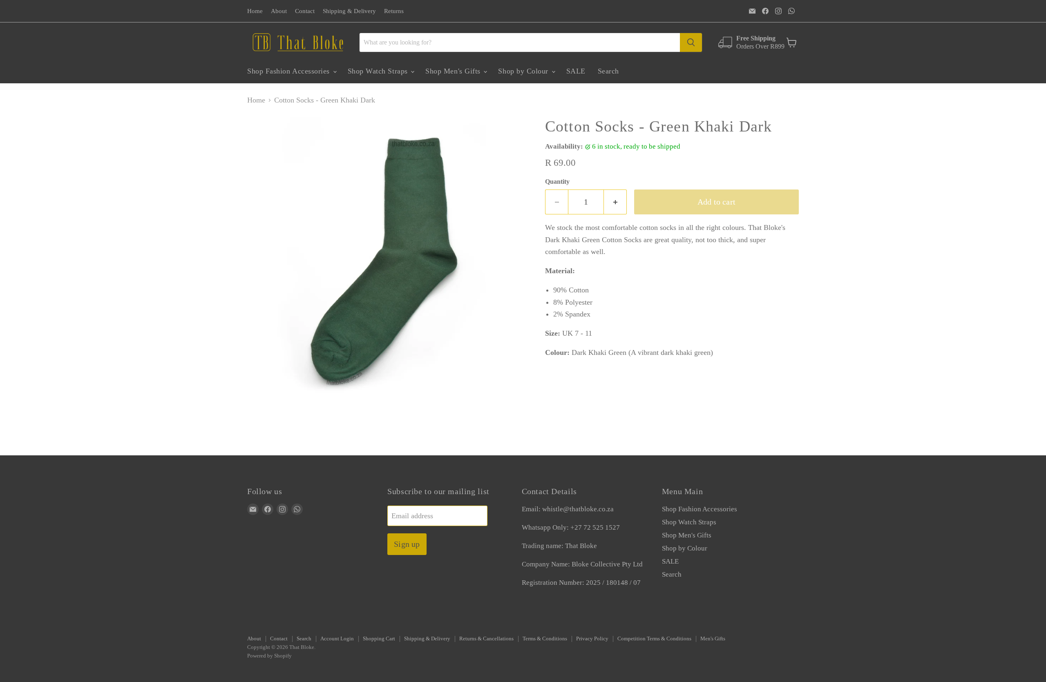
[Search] (691, 42)
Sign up (407, 543)
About (279, 11)
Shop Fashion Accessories (289, 71)
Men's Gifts (712, 638)
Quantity (557, 181)
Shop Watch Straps (379, 71)
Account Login (337, 638)
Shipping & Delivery (349, 11)
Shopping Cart (379, 638)
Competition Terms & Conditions (654, 638)
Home (255, 11)
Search (608, 71)
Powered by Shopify (269, 656)
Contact (305, 11)
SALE (576, 71)
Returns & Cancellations (486, 638)
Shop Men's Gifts (454, 71)
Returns (394, 11)
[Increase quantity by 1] (615, 201)
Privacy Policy (592, 638)
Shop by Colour (524, 71)
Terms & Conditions (545, 638)
